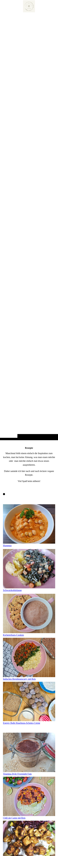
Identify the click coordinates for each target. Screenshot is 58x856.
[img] (29, 226)
